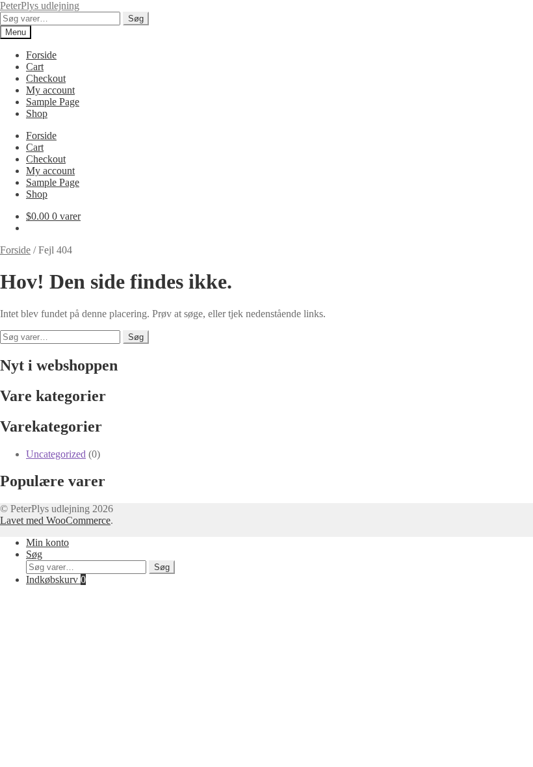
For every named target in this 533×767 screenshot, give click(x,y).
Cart (35, 66)
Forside (41, 54)
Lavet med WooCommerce (55, 520)
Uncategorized (56, 454)
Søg (136, 18)
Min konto (47, 542)
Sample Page (52, 101)
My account (50, 90)
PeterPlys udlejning (39, 5)
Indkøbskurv (56, 579)
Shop (36, 113)
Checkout (46, 78)
